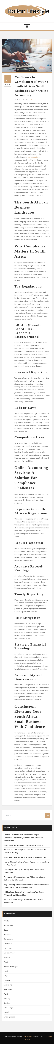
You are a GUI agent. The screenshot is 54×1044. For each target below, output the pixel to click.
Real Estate (8, 989)
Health (6, 971)
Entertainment (9, 953)
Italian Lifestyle (21, 100)
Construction (9, 939)
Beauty (6, 930)
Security (7, 998)
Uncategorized (9, 1017)
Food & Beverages (11, 966)
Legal (6, 975)
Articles (6, 921)
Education (8, 944)
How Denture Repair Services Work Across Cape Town (25, 857)
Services (7, 1003)
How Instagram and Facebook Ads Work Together (24, 845)
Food (6, 962)
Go (48, 815)
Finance (33, 100)
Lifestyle (7, 980)
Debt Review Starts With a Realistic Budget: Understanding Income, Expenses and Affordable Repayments (23, 838)
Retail (6, 994)
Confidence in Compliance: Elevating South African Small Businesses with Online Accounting (31, 86)
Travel (6, 1012)
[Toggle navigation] (27, 26)
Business (7, 934)
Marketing (8, 985)
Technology (8, 1007)
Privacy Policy (29, 1036)
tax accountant (34, 157)
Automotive (8, 925)
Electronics (8, 948)
